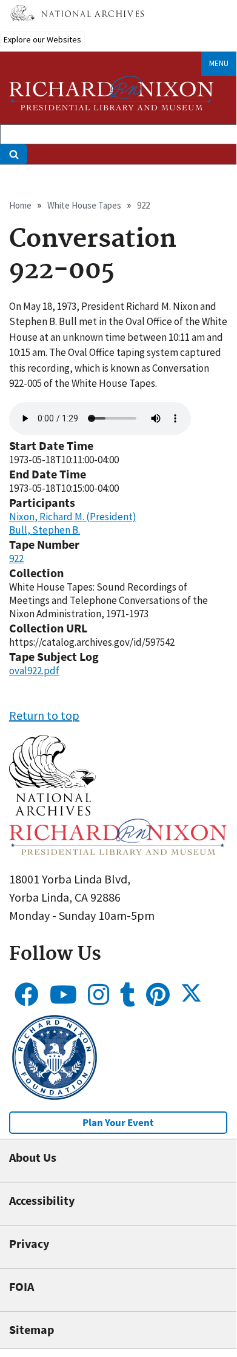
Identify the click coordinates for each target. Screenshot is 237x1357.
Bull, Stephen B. (44, 530)
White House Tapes (84, 205)
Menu (219, 63)
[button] (52, 811)
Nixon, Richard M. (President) (72, 516)
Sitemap (31, 1329)
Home (20, 205)
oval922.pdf (34, 670)
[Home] (111, 93)
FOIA (21, 1286)
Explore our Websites (42, 39)
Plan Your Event (118, 1122)
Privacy (29, 1243)
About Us (32, 1157)
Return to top (44, 715)
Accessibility (42, 1200)
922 (143, 205)
